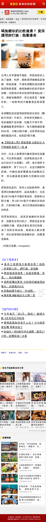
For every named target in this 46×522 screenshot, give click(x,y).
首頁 (2, 19)
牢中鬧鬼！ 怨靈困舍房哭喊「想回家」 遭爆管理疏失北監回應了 (7, 423)
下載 (41, 12)
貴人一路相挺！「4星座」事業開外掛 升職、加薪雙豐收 (7, 404)
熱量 (20, 353)
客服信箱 (11, 517)
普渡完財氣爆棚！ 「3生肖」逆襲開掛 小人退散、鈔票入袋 (38, 404)
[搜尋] (43, 6)
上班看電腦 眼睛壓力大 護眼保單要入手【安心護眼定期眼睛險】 (23, 385)
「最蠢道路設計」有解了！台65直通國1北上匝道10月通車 (38, 385)
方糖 (26, 353)
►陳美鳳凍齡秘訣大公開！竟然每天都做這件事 (19, 295)
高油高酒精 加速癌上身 (23, 423)
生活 (17, 19)
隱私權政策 (36, 517)
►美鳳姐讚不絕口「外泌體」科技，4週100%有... (19, 291)
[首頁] (23, 4)
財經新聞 (9, 19)
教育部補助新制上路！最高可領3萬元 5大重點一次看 (7, 385)
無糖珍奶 (12, 353)
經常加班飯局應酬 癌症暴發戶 (38, 423)
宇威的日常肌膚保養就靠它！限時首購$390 (23, 404)
